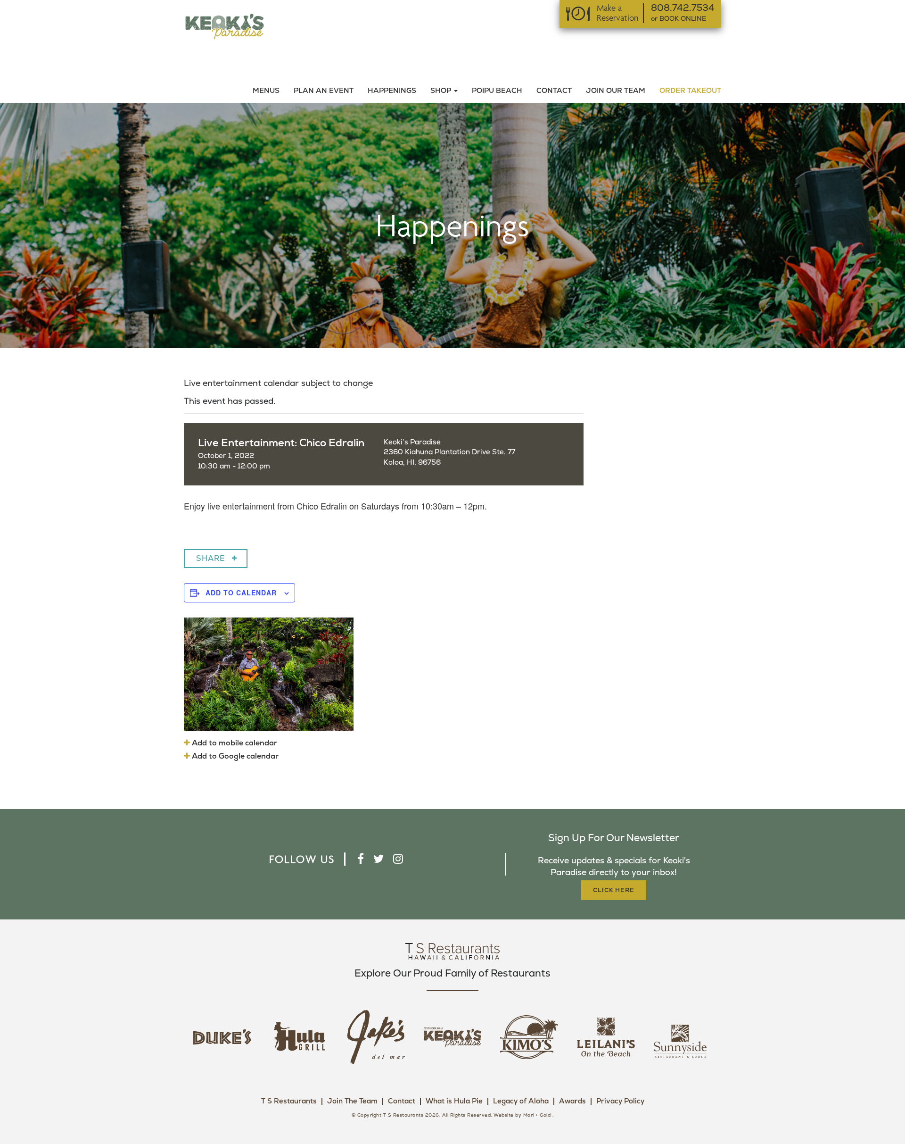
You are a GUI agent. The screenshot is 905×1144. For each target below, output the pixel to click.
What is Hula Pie (454, 1101)
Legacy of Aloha (521, 1101)
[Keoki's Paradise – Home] (224, 25)
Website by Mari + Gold (522, 1115)
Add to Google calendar (234, 756)
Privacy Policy (620, 1101)
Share (210, 558)
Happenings (392, 90)
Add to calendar (241, 592)
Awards (572, 1101)
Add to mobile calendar (233, 743)
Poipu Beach (497, 90)
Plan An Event (324, 90)
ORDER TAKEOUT (690, 90)
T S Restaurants (289, 1101)
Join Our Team (615, 90)
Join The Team (352, 1101)
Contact (554, 90)
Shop (441, 90)
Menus (266, 90)
